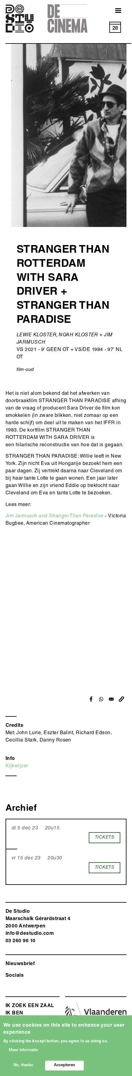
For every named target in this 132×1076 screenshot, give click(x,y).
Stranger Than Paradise (76, 516)
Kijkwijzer (17, 766)
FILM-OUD (25, 370)
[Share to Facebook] (91, 699)
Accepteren (64, 1065)
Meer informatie (23, 1050)
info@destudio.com (30, 933)
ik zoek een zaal (30, 1006)
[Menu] (114, 11)
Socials (15, 975)
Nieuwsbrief (20, 964)
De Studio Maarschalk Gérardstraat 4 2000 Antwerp (38, 919)
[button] (121, 699)
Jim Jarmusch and (27, 516)
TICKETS (104, 837)
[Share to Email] (111, 699)
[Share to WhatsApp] (101, 699)
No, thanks (23, 1065)
